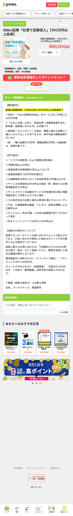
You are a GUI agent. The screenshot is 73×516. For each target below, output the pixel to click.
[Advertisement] (36, 422)
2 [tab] (36, 383)
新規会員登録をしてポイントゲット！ (40, 77)
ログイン (64, 4)
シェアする (38, 88)
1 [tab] (33, 383)
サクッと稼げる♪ (43, 13)
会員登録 (52, 4)
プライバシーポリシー (36, 468)
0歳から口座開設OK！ (17, 13)
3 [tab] (40, 383)
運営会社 (54, 468)
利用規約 (18, 468)
